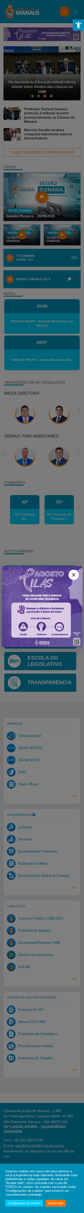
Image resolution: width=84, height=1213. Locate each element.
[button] (78, 25)
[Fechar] (73, 575)
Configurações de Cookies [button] (24, 1203)
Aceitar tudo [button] (55, 1203)
